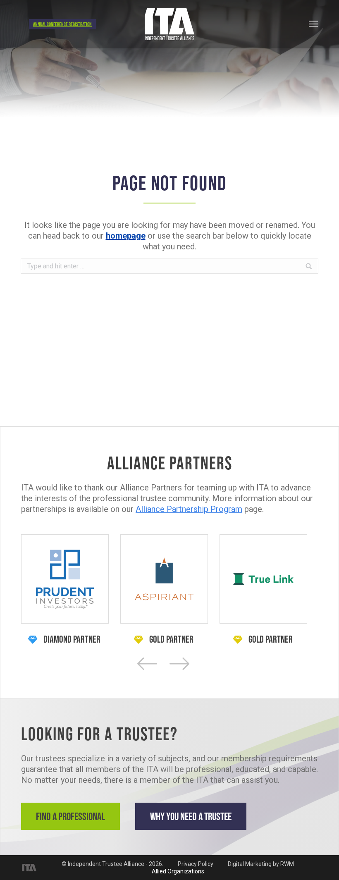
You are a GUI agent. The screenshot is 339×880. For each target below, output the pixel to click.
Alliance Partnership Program (189, 509)
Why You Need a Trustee (191, 816)
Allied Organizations (178, 871)
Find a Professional (70, 816)
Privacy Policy (195, 864)
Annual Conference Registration (62, 24)
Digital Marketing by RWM (261, 864)
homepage (126, 236)
